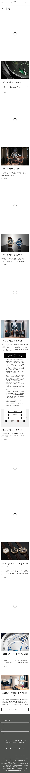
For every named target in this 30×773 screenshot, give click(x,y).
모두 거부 (15, 414)
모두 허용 (15, 411)
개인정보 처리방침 (13, 394)
